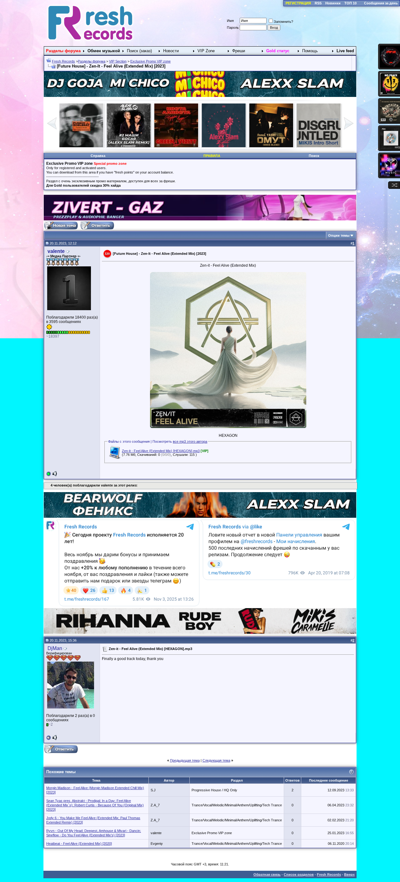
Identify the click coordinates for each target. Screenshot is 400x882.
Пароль (233, 27)
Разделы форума (91, 61)
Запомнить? (283, 21)
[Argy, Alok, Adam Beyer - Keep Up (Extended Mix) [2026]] (224, 146)
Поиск (314, 156)
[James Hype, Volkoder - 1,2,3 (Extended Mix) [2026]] (271, 146)
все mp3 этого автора (190, 441)
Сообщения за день (381, 3)
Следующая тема (216, 760)
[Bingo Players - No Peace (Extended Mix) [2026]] (319, 146)
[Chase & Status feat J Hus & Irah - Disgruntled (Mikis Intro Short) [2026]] (176, 146)
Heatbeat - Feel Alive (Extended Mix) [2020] (79, 843)
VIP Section (118, 61)
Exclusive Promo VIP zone (150, 61)
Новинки (333, 3)
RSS (318, 3)
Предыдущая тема (185, 760)
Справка (98, 156)
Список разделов (299, 874)
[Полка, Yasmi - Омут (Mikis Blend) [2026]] (129, 146)
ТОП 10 (350, 3)
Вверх (349, 874)
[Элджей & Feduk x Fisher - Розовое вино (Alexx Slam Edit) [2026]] (81, 146)
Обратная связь (267, 874)
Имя (230, 21)
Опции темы (338, 235)
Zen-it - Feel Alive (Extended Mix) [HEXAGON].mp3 (161, 451)
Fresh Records (63, 61)
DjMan (55, 648)
